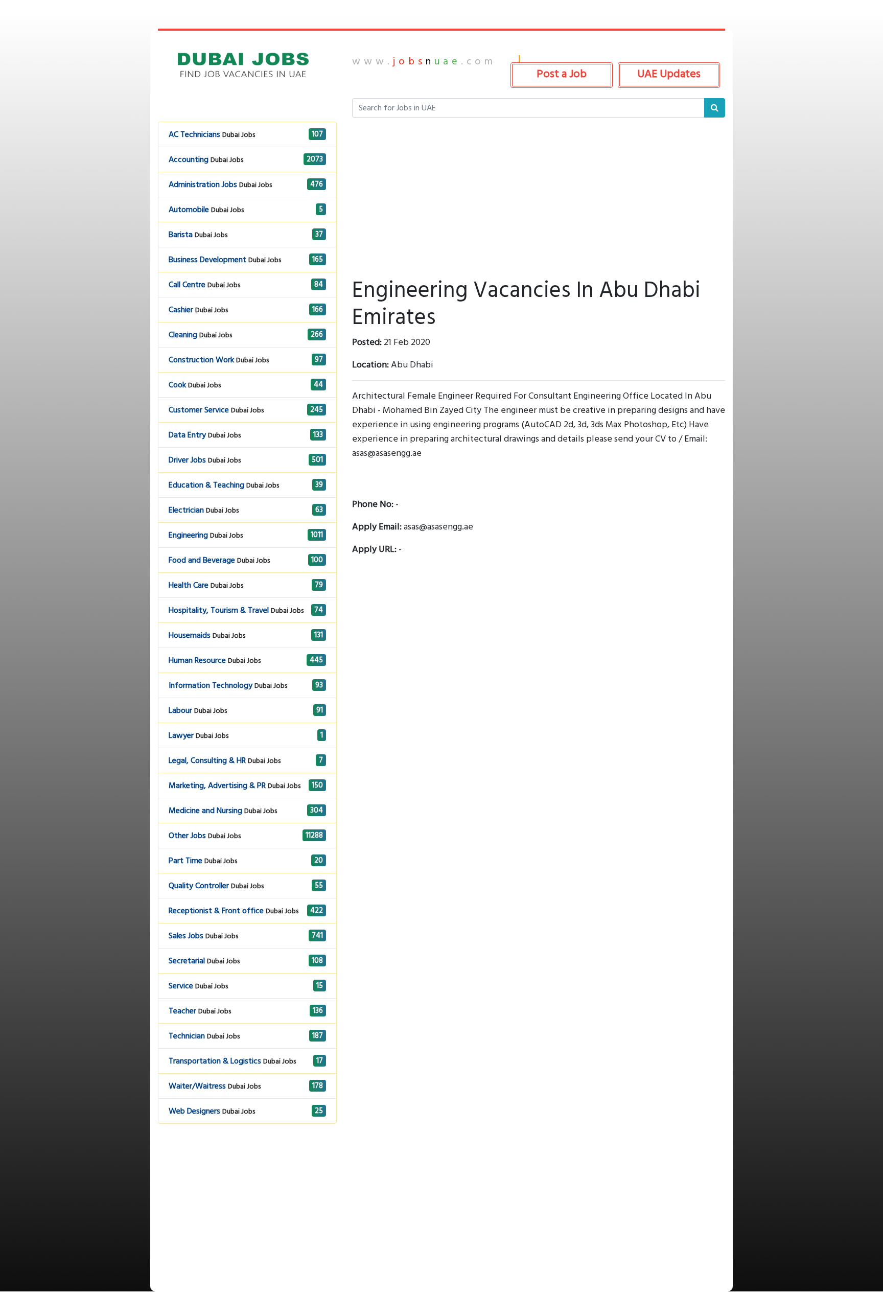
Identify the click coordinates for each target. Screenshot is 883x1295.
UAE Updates (669, 73)
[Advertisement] (247, 1219)
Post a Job (562, 73)
